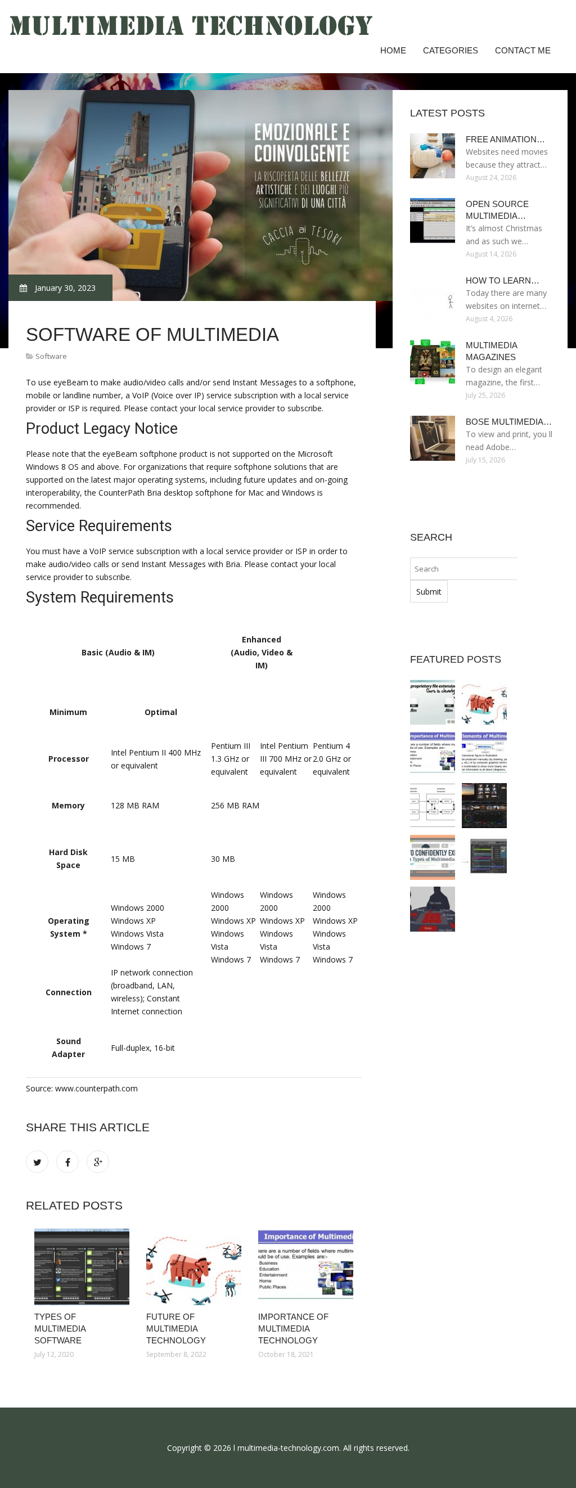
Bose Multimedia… (509, 421)
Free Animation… (505, 139)
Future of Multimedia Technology (176, 1328)
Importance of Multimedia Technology (293, 1328)
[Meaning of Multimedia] (484, 753)
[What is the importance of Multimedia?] (484, 857)
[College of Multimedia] (484, 805)
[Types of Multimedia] (432, 857)
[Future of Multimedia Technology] (193, 1267)
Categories (450, 50)
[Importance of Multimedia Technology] (305, 1267)
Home (393, 50)
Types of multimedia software (60, 1328)
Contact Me (523, 50)
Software (51, 356)
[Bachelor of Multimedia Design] (432, 909)
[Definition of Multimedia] (432, 805)
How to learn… (502, 280)
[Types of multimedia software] (81, 1267)
